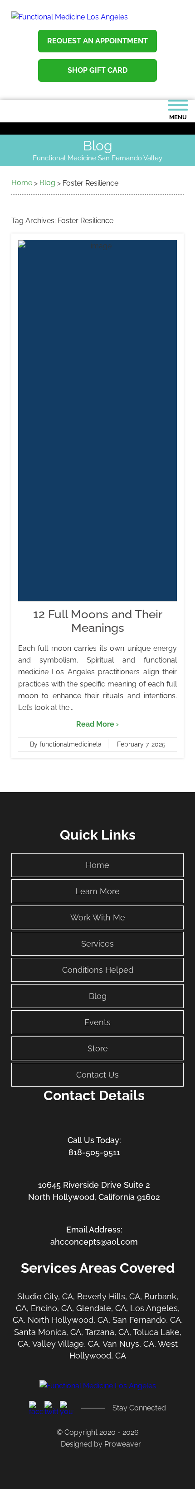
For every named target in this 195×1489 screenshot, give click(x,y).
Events (97, 1022)
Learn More (97, 891)
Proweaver (122, 1444)
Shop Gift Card (97, 70)
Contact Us (97, 1074)
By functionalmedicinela (66, 744)
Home (97, 865)
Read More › (97, 724)
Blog (98, 996)
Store (98, 1048)
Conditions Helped (97, 970)
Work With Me (97, 917)
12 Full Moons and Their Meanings (97, 621)
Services (97, 943)
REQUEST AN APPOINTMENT (97, 41)
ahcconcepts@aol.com (94, 1241)
